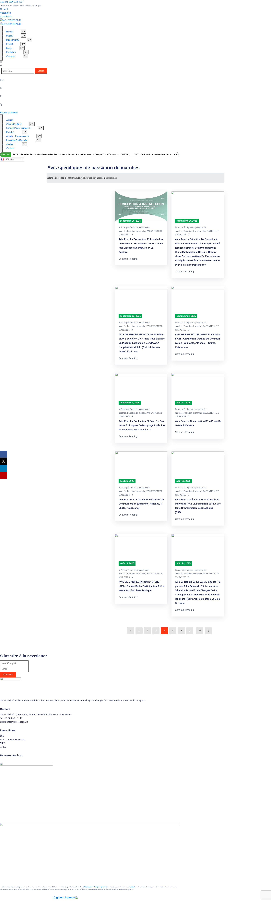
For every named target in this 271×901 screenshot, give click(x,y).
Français (9, 159)
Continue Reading (128, 259)
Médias (9, 144)
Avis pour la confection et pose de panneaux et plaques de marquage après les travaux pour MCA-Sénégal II (142, 425)
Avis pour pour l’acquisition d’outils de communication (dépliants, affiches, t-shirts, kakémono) (141, 503)
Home (50, 177)
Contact (10, 56)
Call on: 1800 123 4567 (12, 1)
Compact (132, 887)
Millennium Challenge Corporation (95, 887)
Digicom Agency (64, 897)
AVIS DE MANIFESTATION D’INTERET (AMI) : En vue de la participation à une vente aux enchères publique (141, 586)
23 (200, 630)
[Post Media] (141, 206)
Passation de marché (65, 177)
